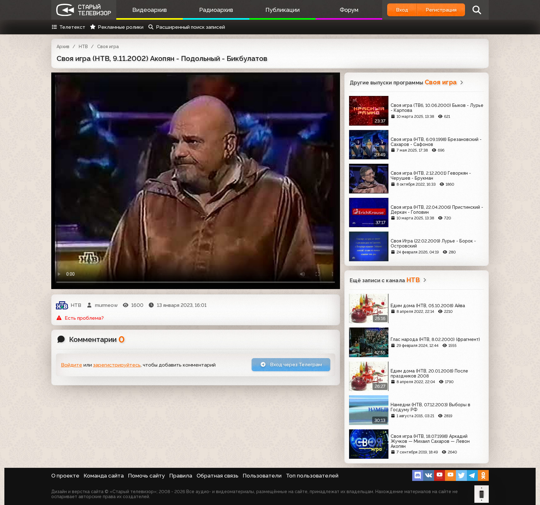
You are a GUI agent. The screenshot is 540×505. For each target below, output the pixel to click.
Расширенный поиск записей (190, 27)
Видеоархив (149, 10)
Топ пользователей (312, 475)
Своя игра (108, 46)
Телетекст (72, 27)
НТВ (83, 46)
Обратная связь (217, 475)
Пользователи (262, 475)
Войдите (71, 365)
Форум (349, 10)
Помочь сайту (146, 475)
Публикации (282, 10)
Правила (180, 475)
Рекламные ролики (120, 27)
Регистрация (441, 10)
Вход (402, 10)
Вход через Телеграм (295, 365)
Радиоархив (216, 10)
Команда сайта (104, 475)
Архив (63, 46)
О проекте (65, 475)
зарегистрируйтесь (117, 365)
